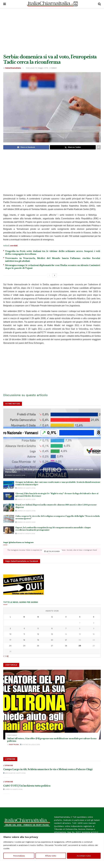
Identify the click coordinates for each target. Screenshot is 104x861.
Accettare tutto (84, 856)
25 (24, 646)
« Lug (5, 656)
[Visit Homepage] (52, 4)
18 (24, 640)
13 (52, 634)
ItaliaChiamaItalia (13, 68)
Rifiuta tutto (50, 856)
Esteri (54, 68)
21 (66, 640)
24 (10, 646)
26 (38, 646)
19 (38, 640)
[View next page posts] (55, 275)
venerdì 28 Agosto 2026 (15, 475)
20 (52, 640)
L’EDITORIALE (12, 735)
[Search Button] (99, 4)
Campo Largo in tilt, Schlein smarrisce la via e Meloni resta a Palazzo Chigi (47, 769)
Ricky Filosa (14, 744)
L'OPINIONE (8, 765)
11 (24, 634)
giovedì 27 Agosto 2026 (26, 533)
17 (10, 640)
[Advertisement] (52, 31)
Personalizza (19, 856)
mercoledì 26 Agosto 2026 (14, 773)
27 (52, 646)
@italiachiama (53, 551)
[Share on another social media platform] (98, 147)
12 (38, 634)
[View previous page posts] (50, 275)
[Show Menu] (4, 4)
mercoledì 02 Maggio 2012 (37, 68)
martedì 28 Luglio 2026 (30, 744)
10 (10, 634)
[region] (52, 847)
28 (66, 646)
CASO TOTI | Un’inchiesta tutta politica (26, 785)
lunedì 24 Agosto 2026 (13, 789)
